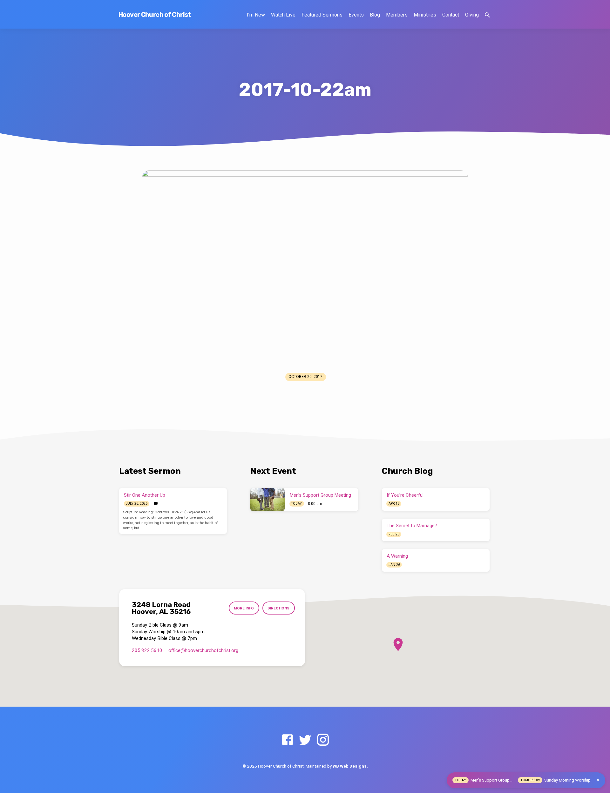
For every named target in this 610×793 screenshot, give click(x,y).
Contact (450, 15)
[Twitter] (305, 740)
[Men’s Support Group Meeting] (267, 499)
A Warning (397, 556)
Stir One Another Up (144, 495)
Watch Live (283, 15)
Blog (375, 15)
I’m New (256, 15)
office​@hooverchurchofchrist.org (203, 650)
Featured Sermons (322, 15)
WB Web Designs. (350, 766)
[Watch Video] (155, 504)
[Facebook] (287, 740)
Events (356, 15)
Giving (472, 15)
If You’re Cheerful (405, 495)
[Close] (598, 780)
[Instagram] (323, 740)
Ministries (425, 15)
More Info (244, 608)
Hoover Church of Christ (155, 14)
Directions (278, 608)
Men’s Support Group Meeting (320, 495)
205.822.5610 (147, 650)
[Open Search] (487, 15)
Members (397, 15)
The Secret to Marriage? (412, 525)
